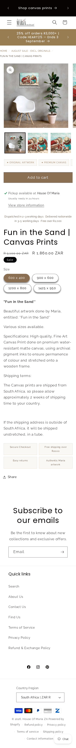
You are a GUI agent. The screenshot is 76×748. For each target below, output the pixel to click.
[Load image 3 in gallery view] (60, 143)
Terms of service (28, 731)
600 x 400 (16, 278)
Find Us (14, 617)
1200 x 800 (17, 288)
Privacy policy (56, 724)
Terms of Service (21, 627)
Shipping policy (53, 731)
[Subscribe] (62, 552)
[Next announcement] (68, 8)
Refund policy (33, 724)
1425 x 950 (47, 288)
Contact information (40, 738)
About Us (15, 597)
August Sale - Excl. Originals (30, 51)
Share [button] (12, 477)
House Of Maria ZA (35, 719)
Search (13, 586)
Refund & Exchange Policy (29, 648)
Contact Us (17, 607)
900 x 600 (45, 278)
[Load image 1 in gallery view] (15, 143)
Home (3, 51)
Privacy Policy (19, 638)
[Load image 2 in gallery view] (38, 143)
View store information (26, 205)
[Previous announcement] (8, 8)
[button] (9, 22)
